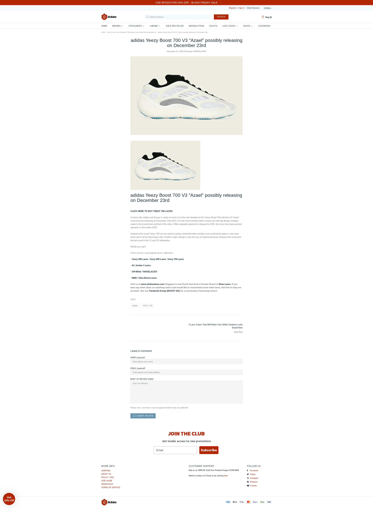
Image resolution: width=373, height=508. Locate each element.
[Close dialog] (215, 215)
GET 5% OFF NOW (186, 288)
